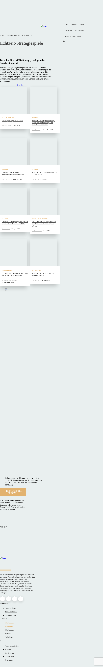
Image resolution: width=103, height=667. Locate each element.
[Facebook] (2, 598)
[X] (14, 598)
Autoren (35, 117)
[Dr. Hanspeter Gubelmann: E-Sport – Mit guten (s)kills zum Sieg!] (13, 252)
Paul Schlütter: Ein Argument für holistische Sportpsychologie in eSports (44, 224)
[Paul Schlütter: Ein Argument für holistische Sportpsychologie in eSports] (43, 201)
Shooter (10, 55)
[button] (64, 41)
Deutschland (36, 270)
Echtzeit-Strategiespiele (40, 218)
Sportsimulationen (14, 52)
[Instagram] (8, 598)
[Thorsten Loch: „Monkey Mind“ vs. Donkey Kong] (43, 151)
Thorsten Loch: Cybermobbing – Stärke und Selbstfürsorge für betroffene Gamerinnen (43, 123)
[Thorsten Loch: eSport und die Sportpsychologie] (43, 252)
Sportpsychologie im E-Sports (12, 121)
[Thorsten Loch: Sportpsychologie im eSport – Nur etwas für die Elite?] (13, 201)
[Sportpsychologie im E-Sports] (13, 100)
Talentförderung (8, 117)
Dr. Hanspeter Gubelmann (9, 280)
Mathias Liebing (6, 125)
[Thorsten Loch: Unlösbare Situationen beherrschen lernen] (13, 151)
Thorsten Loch (36, 130)
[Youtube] (20, 598)
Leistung (5, 169)
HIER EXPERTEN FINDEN (14, 492)
